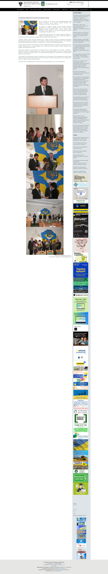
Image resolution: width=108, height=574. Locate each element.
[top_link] (90, 9)
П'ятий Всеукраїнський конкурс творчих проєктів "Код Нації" (80, 143)
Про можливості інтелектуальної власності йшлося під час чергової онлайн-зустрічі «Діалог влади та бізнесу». (80, 34)
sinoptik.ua (84, 515)
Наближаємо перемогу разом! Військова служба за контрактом (80, 167)
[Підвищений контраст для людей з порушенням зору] (70, 2)
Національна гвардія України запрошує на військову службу (80, 171)
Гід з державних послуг (51, 3)
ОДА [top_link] (26, 9)
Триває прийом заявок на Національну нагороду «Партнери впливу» (80, 156)
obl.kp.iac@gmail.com (57, 571)
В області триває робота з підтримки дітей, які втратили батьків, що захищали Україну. (81, 73)
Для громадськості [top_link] (56, 9)
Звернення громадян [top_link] (47, 9)
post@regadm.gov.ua (60, 564)
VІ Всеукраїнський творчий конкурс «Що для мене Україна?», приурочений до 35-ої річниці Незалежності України (80, 162)
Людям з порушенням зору (78, 2)
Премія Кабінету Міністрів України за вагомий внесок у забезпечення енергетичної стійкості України (81, 139)
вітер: (74, 513)
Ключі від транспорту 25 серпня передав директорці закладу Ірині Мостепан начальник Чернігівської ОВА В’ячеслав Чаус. (80, 104)
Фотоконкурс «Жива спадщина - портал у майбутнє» (80, 151)
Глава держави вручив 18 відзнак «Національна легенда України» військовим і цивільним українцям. (81, 98)
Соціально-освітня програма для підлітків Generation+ (80, 147)
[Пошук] (82, 4)
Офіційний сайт (27, 6)
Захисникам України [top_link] (84, 9)
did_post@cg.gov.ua (62, 568)
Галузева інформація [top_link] (74, 9)
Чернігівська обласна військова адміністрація (32, 3)
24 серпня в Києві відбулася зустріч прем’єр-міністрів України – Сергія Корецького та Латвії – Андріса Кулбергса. (81, 111)
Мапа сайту (54, 566)
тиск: (74, 511)
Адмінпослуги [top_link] (64, 9)
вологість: (75, 509)
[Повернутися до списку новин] (19, 15)
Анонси (75, 135)
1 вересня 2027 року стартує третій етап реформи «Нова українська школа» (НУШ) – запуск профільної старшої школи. (81, 56)
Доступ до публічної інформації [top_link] (35, 9)
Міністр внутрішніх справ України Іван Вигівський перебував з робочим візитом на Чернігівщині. (81, 41)
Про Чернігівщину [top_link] (20, 9)
